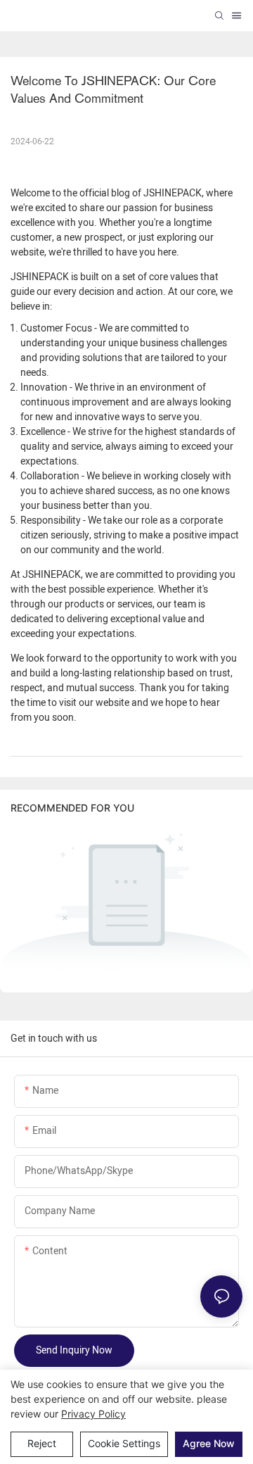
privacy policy (93, 1414)
